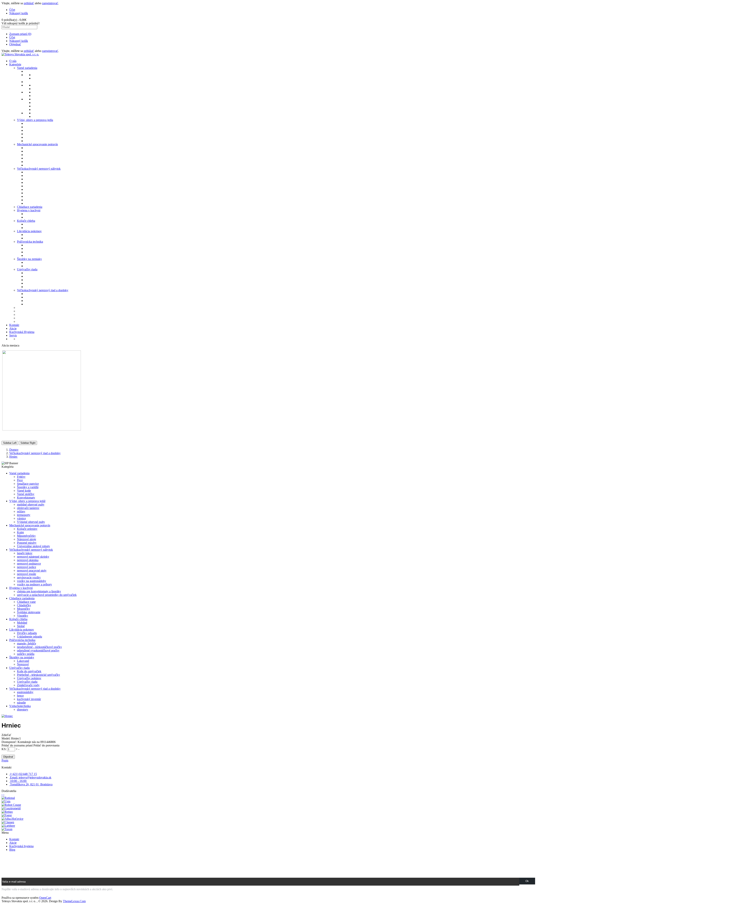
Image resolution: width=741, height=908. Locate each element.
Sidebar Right (28, 442)
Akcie (13, 842)
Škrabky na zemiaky (21, 657)
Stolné (21, 626)
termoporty (23, 515)
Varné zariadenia (19, 473)
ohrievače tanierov (28, 508)
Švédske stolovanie (28, 612)
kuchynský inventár (29, 699)
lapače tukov (24, 553)
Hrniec (13, 456)
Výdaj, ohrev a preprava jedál (27, 501)
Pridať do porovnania (46, 745)
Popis (5, 760)
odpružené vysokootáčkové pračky (38, 650)
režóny (21, 511)
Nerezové (23, 664)
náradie (21, 702)
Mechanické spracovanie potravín (29, 525)
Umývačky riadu (19, 667)
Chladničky (24, 605)
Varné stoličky (25, 494)
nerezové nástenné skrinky (33, 556)
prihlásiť (29, 3)
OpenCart (45, 897)
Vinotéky (22, 615)
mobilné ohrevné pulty (30, 504)
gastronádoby (25, 692)
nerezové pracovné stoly (32, 570)
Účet (12, 37)
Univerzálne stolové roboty (33, 546)
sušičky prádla (25, 654)
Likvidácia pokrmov (21, 629)
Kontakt (14, 839)
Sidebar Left (10, 442)
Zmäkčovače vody (28, 685)
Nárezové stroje (26, 539)
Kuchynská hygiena (21, 846)
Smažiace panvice (28, 483)
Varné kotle (24, 490)
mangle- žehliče (26, 643)
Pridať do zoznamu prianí (17, 745)
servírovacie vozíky (29, 577)
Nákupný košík (18, 40)
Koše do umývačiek (29, 671)
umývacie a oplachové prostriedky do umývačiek (47, 594)
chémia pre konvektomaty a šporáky (39, 591)
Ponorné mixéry (26, 542)
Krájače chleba (18, 619)
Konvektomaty (26, 497)
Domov (14, 449)
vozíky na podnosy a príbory (34, 584)
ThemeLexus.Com (74, 901)
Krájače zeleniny (27, 528)
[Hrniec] (7, 716)
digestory (22, 709)
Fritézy (21, 476)
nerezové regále (26, 574)
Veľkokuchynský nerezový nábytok (31, 549)
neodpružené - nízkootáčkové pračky (39, 647)
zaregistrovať (50, 3)
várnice (21, 518)
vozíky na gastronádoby (31, 581)
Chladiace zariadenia (22, 598)
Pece (20, 480)
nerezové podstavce (29, 563)
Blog (12, 849)
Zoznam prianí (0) (20, 34)
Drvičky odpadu (27, 633)
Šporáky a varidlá (27, 487)
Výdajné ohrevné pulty (31, 521)
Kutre (20, 532)
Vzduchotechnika (20, 706)
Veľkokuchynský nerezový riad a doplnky (35, 453)
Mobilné (22, 622)
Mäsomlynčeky (26, 535)
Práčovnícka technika (22, 640)
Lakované (23, 660)
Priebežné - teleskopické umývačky (38, 674)
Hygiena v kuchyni (21, 588)
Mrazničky (23, 608)
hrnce (20, 695)
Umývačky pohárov (29, 678)
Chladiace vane (26, 601)
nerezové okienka (27, 560)
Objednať (15, 44)
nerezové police (26, 567)
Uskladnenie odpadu (29, 636)
